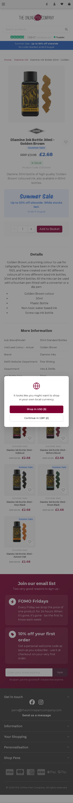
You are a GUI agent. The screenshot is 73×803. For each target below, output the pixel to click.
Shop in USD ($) (36, 409)
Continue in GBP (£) (36, 418)
